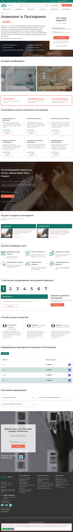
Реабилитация (66, 9)
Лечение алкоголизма (41, 477)
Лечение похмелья (59, 482)
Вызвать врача (67, 5)
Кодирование (18, 9)
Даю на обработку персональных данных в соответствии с (61, 42)
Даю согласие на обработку (7, 202)
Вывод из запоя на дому (61, 479)
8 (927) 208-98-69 (62, 1)
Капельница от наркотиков (24, 491)
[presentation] (2, 80)
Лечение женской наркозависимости (27, 485)
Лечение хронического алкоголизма (44, 485)
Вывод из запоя (7, 9)
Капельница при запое (60, 486)
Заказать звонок (61, 37)
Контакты (9, 1)
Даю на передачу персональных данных (62, 46)
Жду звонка (7, 196)
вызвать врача (10, 306)
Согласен (5, 528)
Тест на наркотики (23, 486)
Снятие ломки (22, 488)
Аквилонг (5, 353)
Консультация (54, 5)
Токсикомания (22, 492)
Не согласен (10, 528)
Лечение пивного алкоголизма (43, 486)
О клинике (3, 1)
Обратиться (57, 304)
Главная (3, 13)
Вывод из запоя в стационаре (62, 481)
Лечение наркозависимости (25, 477)
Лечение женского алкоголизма (44, 488)
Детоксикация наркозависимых (25, 489)
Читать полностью (6, 337)
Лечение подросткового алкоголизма (45, 483)
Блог (24, 1)
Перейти (7, 132)
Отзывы (14, 1)
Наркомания (30, 9)
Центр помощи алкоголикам (43, 482)
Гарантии (19, 1)
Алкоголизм (42, 9)
